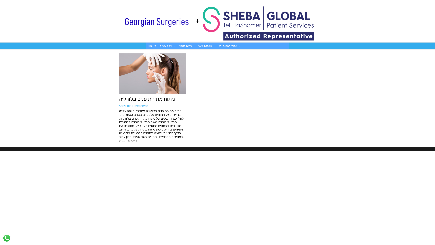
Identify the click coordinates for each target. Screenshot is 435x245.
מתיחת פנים (141, 106)
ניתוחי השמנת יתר (228, 46)
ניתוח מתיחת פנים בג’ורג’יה (147, 99)
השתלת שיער (205, 46)
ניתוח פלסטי (185, 46)
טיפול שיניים (166, 46)
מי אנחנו (152, 46)
